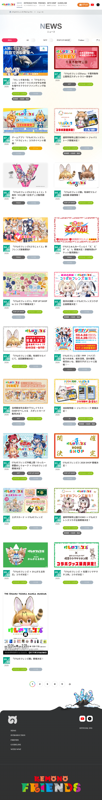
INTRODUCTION (30, 4)
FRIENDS (42, 4)
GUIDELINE (62, 4)
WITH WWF (51, 4)
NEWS (19, 4)
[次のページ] (69, 684)
